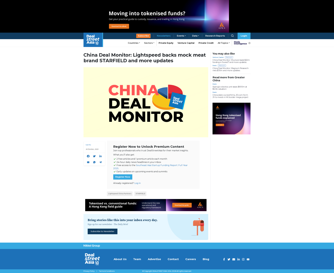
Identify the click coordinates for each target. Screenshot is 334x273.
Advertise (154, 259)
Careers (190, 259)
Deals (215, 65)
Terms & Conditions (107, 271)
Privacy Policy (89, 271)
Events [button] (180, 36)
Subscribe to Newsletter (102, 231)
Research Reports (215, 36)
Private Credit (206, 43)
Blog (206, 259)
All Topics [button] (223, 43)
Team (137, 259)
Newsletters (164, 36)
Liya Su (88, 145)
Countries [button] (133, 43)
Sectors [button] (148, 43)
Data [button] (194, 36)
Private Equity (166, 43)
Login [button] (244, 36)
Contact (173, 259)
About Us (120, 259)
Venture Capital (186, 43)
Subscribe (143, 36)
